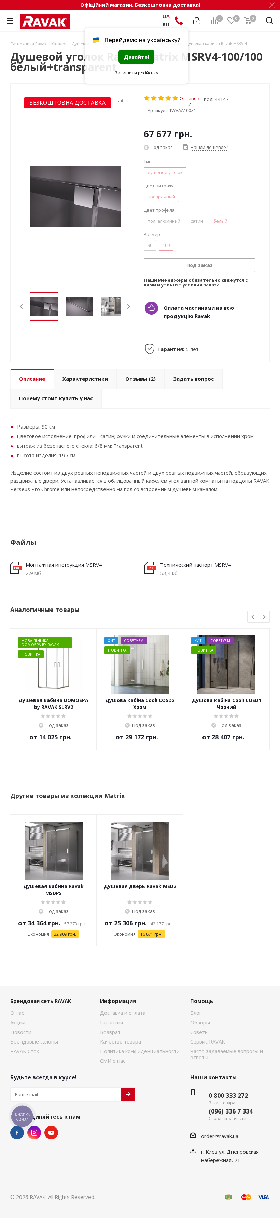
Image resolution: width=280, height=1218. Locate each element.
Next (129, 306)
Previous (22, 306)
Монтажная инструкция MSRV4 (64, 564)
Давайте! (136, 56)
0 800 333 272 (228, 1095)
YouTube (51, 1132)
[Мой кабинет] (196, 20)
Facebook (17, 1132)
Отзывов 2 (189, 98)
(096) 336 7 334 (231, 1111)
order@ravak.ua (219, 1136)
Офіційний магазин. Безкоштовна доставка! (140, 4)
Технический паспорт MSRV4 (195, 564)
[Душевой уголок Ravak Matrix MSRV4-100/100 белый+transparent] (75, 196)
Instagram (34, 1132)
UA (166, 16)
